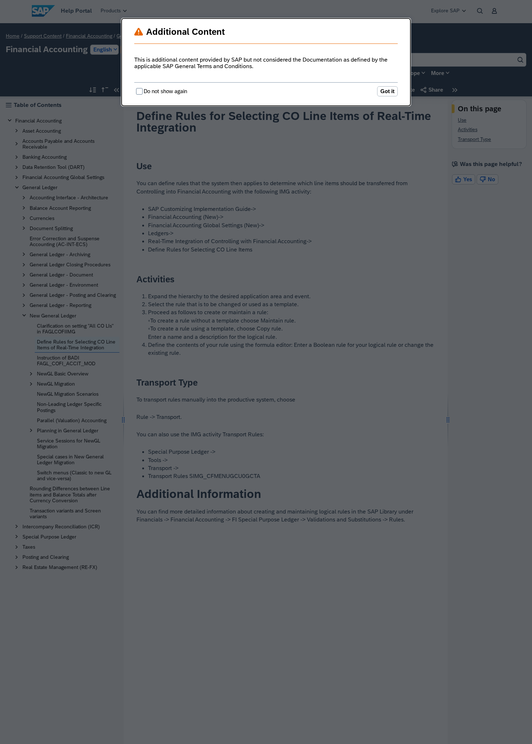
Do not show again (165, 91)
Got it (387, 91)
